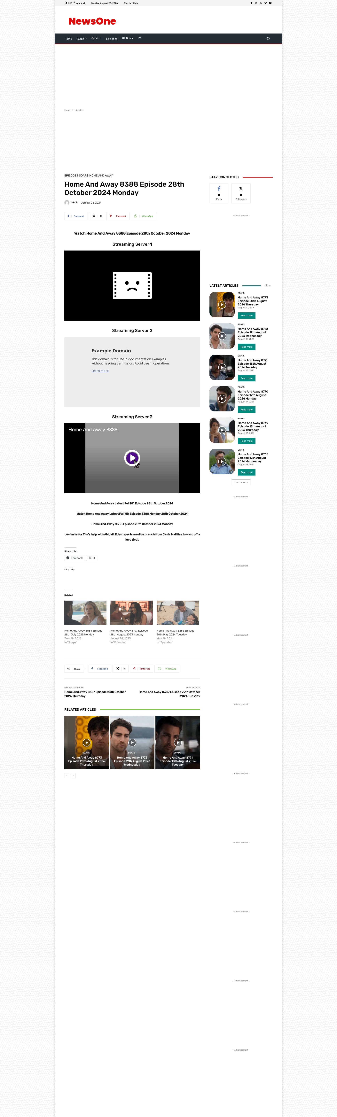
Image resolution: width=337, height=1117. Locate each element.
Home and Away (101, 175)
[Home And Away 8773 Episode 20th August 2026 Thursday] (86, 742)
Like (219, 186)
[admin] (67, 202)
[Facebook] (251, 3)
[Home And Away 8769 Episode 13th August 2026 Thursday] (222, 430)
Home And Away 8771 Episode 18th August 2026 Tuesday (178, 761)
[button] (268, 38)
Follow (241, 186)
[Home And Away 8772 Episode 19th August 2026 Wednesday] (132, 742)
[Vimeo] (265, 3)
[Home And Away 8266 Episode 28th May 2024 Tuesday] (178, 613)
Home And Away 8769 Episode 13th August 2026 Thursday (253, 426)
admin (74, 202)
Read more (247, 315)
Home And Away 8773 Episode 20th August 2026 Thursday (86, 761)
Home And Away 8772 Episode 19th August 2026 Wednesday (132, 761)
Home (67, 110)
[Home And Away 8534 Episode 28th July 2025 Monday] (85, 613)
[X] (261, 3)
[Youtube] (270, 3)
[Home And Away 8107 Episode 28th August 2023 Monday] (131, 613)
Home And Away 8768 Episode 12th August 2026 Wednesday (253, 458)
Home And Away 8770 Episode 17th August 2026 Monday (253, 395)
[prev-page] (66, 775)
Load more (240, 482)
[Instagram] (256, 3)
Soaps (83, 175)
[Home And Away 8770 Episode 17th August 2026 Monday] (222, 398)
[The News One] (92, 19)
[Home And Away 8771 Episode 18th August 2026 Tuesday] (177, 742)
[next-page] (73, 775)
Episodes (78, 110)
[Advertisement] (201, 20)
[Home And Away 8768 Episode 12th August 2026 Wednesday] (222, 461)
